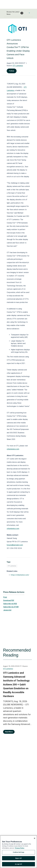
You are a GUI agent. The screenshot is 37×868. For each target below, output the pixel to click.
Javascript (7, 610)
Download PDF (8, 600)
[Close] (34, 838)
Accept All (18, 864)
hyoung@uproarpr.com (15, 545)
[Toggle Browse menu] (29, 13)
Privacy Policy (19, 848)
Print (5, 597)
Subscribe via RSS (10, 604)
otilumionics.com (13, 449)
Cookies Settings (18, 852)
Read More (9, 732)
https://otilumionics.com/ (20, 575)
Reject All (18, 858)
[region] (18, 851)
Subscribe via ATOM (10, 607)
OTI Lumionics (18, 66)
